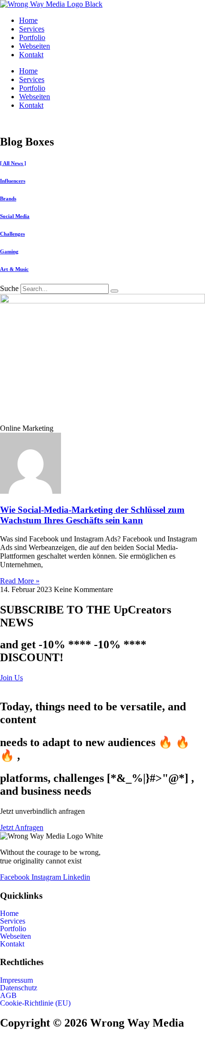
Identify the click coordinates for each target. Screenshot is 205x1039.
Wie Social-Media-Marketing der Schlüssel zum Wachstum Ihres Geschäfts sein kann (92, 515)
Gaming (9, 251)
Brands (8, 198)
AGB (8, 995)
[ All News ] (13, 163)
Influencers (12, 181)
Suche (9, 288)
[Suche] (114, 291)
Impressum (16, 980)
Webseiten (34, 46)
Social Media (15, 216)
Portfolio (32, 37)
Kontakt (31, 55)
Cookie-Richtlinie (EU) (35, 1003)
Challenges (12, 234)
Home (28, 20)
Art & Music (14, 269)
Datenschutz (18, 988)
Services (31, 29)
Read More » (20, 581)
